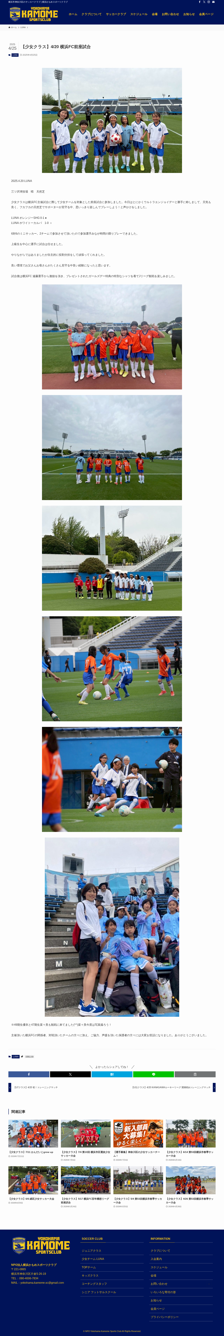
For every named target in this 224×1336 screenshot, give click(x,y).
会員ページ (158, 1308)
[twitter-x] (204, 2)
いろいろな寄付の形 (163, 1292)
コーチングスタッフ (94, 1283)
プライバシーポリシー (165, 1317)
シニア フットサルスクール (99, 1292)
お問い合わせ (159, 1283)
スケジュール (159, 1267)
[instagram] (208, 2)
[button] (28, 1074)
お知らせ (156, 1300)
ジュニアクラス (91, 1250)
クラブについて (160, 1250)
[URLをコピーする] (195, 1074)
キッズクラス (90, 1275)
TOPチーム (89, 1267)
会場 (153, 1275)
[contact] (213, 2)
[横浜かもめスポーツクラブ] (34, 14)
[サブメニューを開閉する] (208, 1284)
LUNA (15, 55)
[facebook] (199, 2)
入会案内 (156, 1258)
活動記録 (29, 1056)
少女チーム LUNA (93, 1258)
